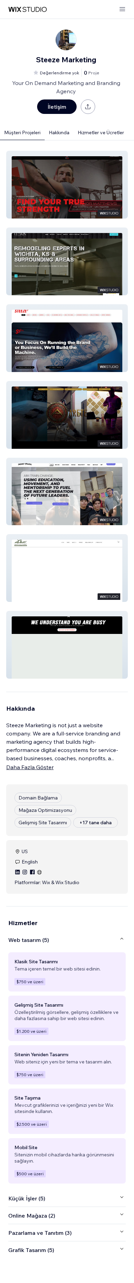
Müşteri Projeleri (22, 132)
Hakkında (59, 132)
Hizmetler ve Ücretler (101, 132)
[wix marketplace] (27, 9)
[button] (67, 185)
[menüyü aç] (122, 9)
